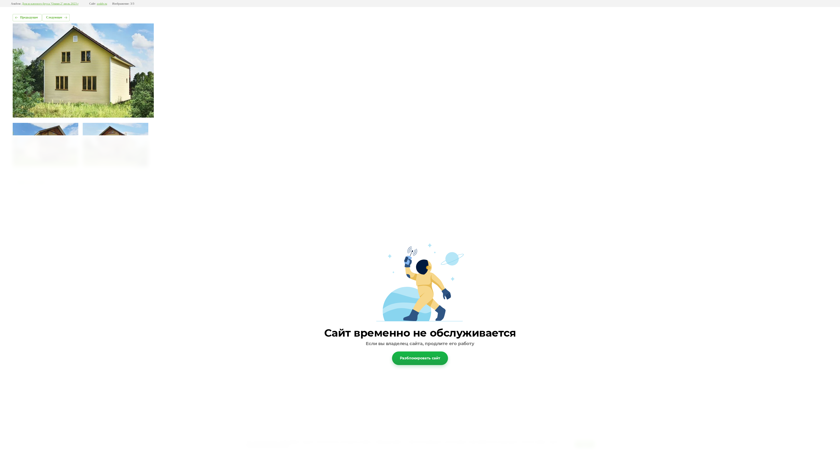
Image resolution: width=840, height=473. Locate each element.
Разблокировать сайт (420, 358)
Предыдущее (29, 17)
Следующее (54, 17)
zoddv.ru (102, 3)
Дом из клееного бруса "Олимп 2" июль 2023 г (50, 3)
